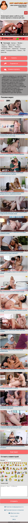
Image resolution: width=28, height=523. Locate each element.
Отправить (14, 501)
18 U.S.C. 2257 (14, 516)
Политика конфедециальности (14, 507)
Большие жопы (11, 50)
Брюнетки (15, 48)
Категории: (6, 43)
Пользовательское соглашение (15, 510)
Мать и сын (11, 45)
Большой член (6, 48)
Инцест (4, 45)
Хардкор (4, 47)
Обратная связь (14, 513)
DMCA (14, 519)
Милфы (20, 43)
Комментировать (14, 69)
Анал (18, 45)
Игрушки (17, 47)
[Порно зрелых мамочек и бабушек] (18, 3)
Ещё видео (14, 452)
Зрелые (13, 43)
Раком (20, 50)
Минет (11, 47)
